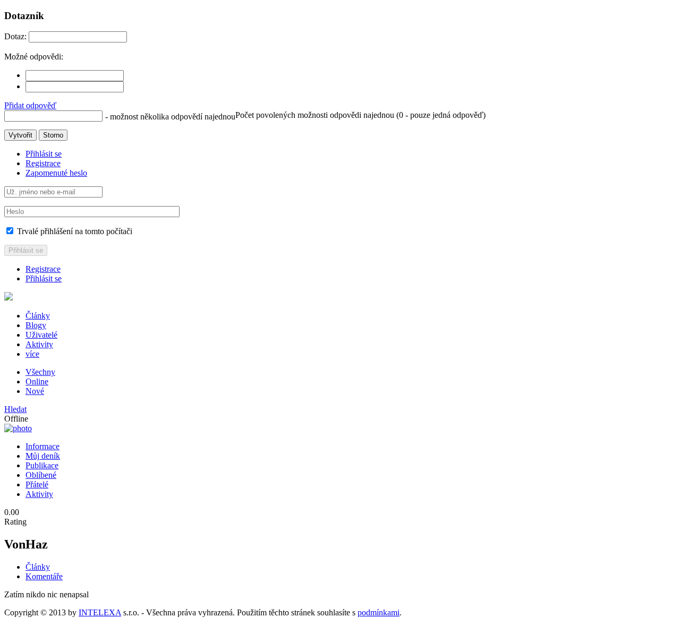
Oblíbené (41, 474)
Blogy (36, 325)
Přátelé (37, 484)
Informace (43, 446)
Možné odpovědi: (33, 56)
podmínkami (379, 612)
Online (37, 381)
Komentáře (44, 576)
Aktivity (39, 344)
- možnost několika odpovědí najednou (170, 116)
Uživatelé (41, 334)
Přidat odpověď (30, 105)
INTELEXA (100, 612)
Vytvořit (20, 135)
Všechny (40, 371)
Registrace (43, 163)
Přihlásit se (44, 153)
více (32, 353)
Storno (53, 135)
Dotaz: (15, 36)
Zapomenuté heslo (56, 172)
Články (38, 315)
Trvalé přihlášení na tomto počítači (73, 231)
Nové (35, 391)
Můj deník (43, 455)
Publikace (42, 465)
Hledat (15, 409)
